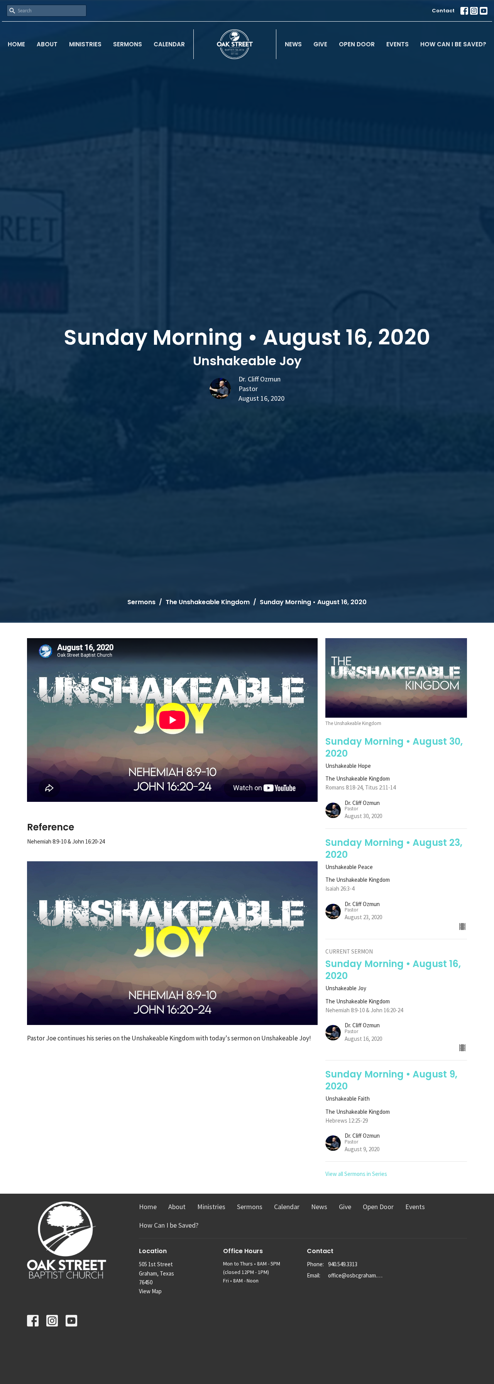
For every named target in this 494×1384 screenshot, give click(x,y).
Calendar (169, 44)
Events (397, 44)
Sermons (127, 44)
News (293, 44)
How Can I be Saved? (453, 44)
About (47, 44)
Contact (443, 10)
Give (320, 44)
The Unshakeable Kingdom (208, 602)
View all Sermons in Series (356, 1173)
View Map (150, 1291)
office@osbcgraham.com (355, 1275)
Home (16, 44)
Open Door (357, 44)
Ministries (85, 44)
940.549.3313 (342, 1264)
